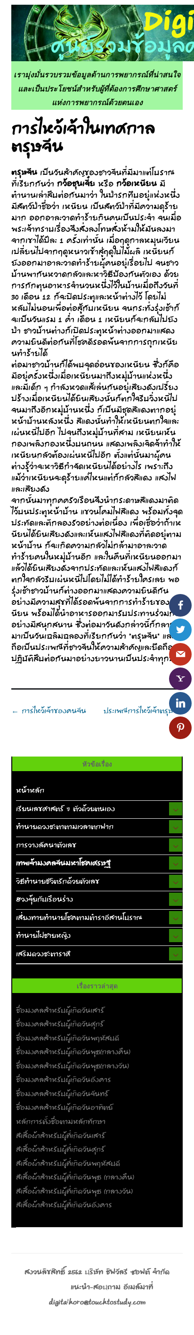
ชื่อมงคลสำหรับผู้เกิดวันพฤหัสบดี (67, 1039)
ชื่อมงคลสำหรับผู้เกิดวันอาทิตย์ (64, 1108)
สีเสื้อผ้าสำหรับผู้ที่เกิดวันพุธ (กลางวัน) (74, 1192)
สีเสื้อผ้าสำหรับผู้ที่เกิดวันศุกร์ (60, 1150)
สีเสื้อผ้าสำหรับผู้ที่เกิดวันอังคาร (64, 1205)
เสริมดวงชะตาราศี (43, 954)
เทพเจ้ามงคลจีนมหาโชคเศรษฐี (63, 863)
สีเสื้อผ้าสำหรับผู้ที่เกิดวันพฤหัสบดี (68, 1164)
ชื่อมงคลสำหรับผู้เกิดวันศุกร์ (60, 1025)
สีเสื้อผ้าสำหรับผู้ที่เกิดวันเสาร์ (60, 1136)
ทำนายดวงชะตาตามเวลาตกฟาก (64, 827)
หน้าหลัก (30, 791)
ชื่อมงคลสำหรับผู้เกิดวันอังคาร (63, 1080)
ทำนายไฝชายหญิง (43, 936)
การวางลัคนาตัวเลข (46, 845)
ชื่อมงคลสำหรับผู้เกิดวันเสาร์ (60, 1011)
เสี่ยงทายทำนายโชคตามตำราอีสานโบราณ (79, 918)
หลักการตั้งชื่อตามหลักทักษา (60, 1122)
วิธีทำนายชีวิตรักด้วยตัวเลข (57, 882)
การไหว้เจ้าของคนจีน (48, 711)
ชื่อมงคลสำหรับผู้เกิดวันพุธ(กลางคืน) (73, 1052)
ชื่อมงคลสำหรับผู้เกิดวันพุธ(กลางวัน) (72, 1066)
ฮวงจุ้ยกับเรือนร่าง (44, 900)
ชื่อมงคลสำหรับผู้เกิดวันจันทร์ (62, 1094)
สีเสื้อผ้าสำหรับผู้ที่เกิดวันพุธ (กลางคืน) (75, 1178)
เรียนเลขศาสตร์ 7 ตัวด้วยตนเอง (65, 809)
